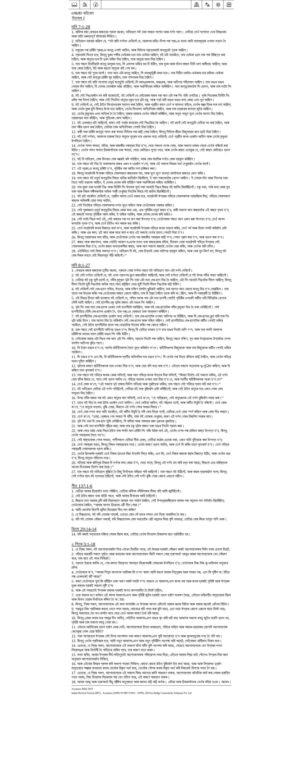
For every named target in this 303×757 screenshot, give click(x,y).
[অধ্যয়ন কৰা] (85, 4)
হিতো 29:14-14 (84, 529)
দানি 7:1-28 (81, 26)
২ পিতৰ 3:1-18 (83, 544)
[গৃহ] (74, 4)
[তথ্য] (95, 4)
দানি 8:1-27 (81, 265)
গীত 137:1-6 (82, 485)
